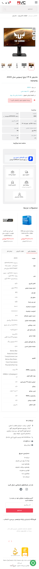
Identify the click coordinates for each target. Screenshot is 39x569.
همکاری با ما (25, 474)
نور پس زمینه (31, 302)
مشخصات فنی (32, 251)
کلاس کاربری (32, 283)
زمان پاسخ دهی (31, 330)
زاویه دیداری (32, 336)
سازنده (33, 258)
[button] (9, 541)
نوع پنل (33, 293)
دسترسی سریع (24, 453)
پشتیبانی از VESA (30, 396)
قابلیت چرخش (31, 400)
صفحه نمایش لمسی (30, 346)
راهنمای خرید (25, 464)
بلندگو (33, 386)
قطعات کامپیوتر (22, 16)
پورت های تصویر (31, 376)
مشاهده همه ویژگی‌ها (19, 143)
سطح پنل (33, 297)
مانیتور (14, 16)
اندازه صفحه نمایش (30, 288)
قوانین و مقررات (24, 470)
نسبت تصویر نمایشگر (29, 316)
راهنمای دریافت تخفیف (22, 467)
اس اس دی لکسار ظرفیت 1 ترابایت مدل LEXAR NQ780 (11, 233)
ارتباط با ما (29, 421)
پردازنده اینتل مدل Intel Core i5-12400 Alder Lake (30, 233)
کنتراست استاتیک (30, 307)
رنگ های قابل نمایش (30, 342)
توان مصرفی (32, 405)
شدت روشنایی (31, 325)
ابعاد (34, 266)
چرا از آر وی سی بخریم (22, 461)
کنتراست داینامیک (30, 311)
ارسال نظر (9, 251)
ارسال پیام (27, 445)
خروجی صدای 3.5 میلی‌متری (27, 382)
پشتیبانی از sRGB (30, 370)
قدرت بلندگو (32, 391)
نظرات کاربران (20, 251)
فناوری (33, 358)
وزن (34, 276)
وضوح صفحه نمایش (30, 320)
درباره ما (26, 458)
